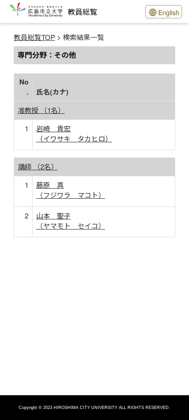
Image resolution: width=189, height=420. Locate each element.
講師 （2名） (38, 166)
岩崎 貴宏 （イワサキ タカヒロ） (74, 133)
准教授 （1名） (41, 110)
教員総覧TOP (34, 37)
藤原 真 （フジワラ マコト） (70, 190)
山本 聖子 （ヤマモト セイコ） (70, 220)
